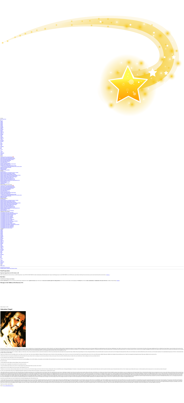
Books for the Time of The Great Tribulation (7, 210)
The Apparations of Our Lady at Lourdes (6, 215)
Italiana (1, 128)
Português (1, 133)
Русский (1, 141)
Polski (1, 132)
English (1, 123)
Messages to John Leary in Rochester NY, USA (7, 179)
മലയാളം (2, 146)
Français (1, 234)
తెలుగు (1, 144)
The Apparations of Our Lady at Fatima (6, 220)
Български (2, 140)
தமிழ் (1, 251)
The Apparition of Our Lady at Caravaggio (6, 212)
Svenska (1, 137)
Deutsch (1, 122)
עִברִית (1, 152)
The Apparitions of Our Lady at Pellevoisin (6, 217)
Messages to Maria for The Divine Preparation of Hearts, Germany (10, 175)
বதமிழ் (1, 143)
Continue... (108, 274)
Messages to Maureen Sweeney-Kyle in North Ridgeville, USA (10, 180)
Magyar (1, 130)
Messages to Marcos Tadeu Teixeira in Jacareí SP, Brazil (8, 203)
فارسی (1, 151)
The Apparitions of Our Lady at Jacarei (6, 227)
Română (1, 134)
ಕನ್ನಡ (1, 145)
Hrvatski (1, 126)
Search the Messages (3, 209)
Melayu (1, 131)
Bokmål (1, 120)
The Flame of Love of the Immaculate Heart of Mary (8, 165)
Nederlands (2, 240)
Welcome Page (2, 183)
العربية (1, 149)
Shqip (1, 135)
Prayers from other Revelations (5, 161)
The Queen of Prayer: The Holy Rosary (7, 185)
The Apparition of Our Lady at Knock (6, 218)
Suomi (1, 136)
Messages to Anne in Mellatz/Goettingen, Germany (8, 174)
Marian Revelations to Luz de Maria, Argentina (7, 173)
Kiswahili (1, 129)
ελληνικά (1, 139)
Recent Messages (3, 171)
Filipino (1, 125)
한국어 (1, 263)
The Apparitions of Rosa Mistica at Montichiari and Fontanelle (9, 224)
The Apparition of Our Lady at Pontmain (6, 216)
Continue (118, 280)
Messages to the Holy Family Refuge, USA (7, 177)
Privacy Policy (2, 265)
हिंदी (1, 148)
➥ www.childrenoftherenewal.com (8, 385)
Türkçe (1, 247)
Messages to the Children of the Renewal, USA (7, 178)
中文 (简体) (2, 261)
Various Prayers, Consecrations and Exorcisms (7, 157)
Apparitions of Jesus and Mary (5, 169)
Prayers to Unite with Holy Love (5, 164)
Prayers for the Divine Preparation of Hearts (7, 159)
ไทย (1, 147)
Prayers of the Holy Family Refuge (5, 160)
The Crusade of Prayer (3, 162)
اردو (1, 150)
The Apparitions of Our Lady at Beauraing (6, 221)
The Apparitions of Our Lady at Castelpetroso (7, 219)
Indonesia (1, 127)
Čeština (1, 121)
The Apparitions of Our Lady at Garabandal (7, 225)
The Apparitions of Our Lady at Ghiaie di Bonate (7, 223)
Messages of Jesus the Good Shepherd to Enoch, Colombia (9, 172)
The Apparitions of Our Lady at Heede (6, 222)
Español (1, 124)
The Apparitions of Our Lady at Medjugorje (7, 226)
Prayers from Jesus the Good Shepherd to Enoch (7, 158)
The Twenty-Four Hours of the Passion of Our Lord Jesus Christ (11, 166)
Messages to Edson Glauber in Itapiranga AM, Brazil (8, 176)
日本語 (1, 262)
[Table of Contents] (7, 298)
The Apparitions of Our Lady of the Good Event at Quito (9, 213)
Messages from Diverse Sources (5, 181)
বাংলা (1, 142)
